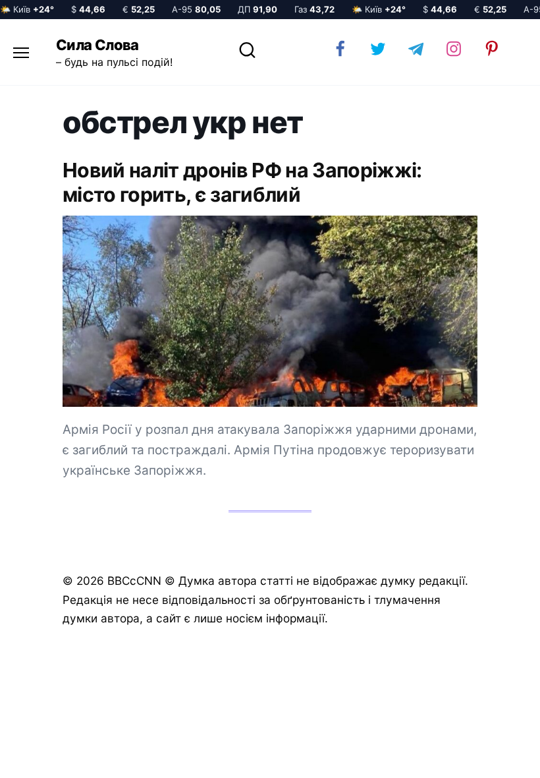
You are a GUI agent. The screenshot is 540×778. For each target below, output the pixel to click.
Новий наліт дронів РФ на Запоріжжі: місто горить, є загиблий (242, 182)
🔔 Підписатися (383, 756)
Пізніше (493, 756)
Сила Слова (97, 44)
